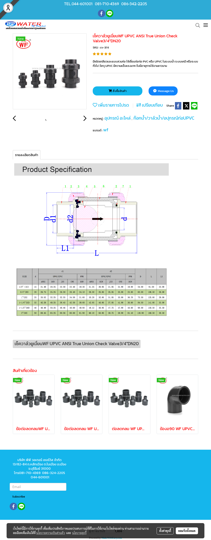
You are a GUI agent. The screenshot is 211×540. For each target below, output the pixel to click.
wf (105, 129)
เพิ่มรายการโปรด (113, 105)
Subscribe (18, 496)
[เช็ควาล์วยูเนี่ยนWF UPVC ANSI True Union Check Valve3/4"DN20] (49, 71)
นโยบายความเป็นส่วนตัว (50, 533)
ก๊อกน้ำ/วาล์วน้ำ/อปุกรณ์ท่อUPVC (164, 118)
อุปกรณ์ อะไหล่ (118, 118)
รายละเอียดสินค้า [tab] (26, 154)
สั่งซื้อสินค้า (119, 91)
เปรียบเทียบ (152, 105)
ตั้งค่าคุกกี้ (165, 531)
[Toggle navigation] (205, 25)
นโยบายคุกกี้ (79, 533)
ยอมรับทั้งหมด (187, 531)
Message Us (165, 91)
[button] (196, 25)
